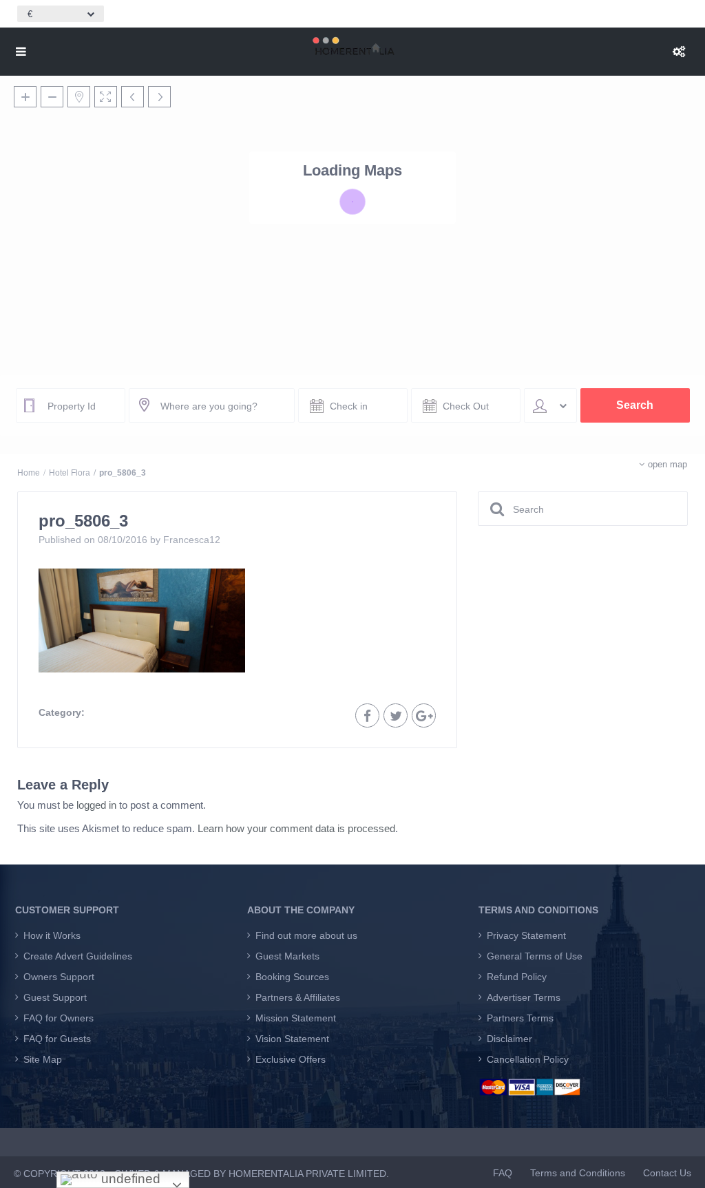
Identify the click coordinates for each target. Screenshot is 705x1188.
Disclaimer (509, 1038)
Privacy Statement (526, 935)
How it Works (52, 935)
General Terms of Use (534, 956)
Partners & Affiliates (297, 997)
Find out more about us (306, 935)
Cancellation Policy (528, 1059)
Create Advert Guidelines (77, 956)
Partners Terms (520, 1017)
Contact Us (667, 1172)
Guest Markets (287, 956)
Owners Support (58, 976)
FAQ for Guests (57, 1038)
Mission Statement (295, 1017)
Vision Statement (292, 1038)
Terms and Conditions (577, 1172)
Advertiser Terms (523, 997)
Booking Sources (292, 976)
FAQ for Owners (58, 1017)
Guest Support (55, 997)
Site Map (42, 1059)
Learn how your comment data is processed (296, 828)
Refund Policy (517, 976)
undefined (129, 1178)
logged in (96, 805)
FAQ (502, 1172)
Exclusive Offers (290, 1059)
